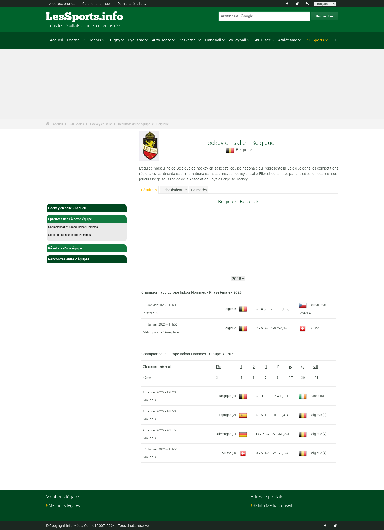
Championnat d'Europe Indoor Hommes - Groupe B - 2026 (188, 353)
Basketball (188, 40)
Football (74, 40)
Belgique (162, 124)
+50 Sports (314, 40)
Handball (213, 40)
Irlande (314, 396)
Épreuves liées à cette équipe (70, 219)
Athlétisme (287, 40)
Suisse (314, 328)
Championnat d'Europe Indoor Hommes (73, 226)
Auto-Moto (161, 40)
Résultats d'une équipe (134, 124)
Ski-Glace (262, 40)
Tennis (95, 40)
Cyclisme (136, 40)
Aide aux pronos (62, 3)
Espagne (225, 415)
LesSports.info (65, 16)
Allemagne (223, 434)
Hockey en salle (101, 124)
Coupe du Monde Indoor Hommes (69, 234)
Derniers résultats (131, 3)
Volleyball (237, 40)
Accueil (56, 40)
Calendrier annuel (96, 3)
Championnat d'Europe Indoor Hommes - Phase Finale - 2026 (191, 292)
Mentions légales (64, 505)
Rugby (114, 40)
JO (333, 40)
